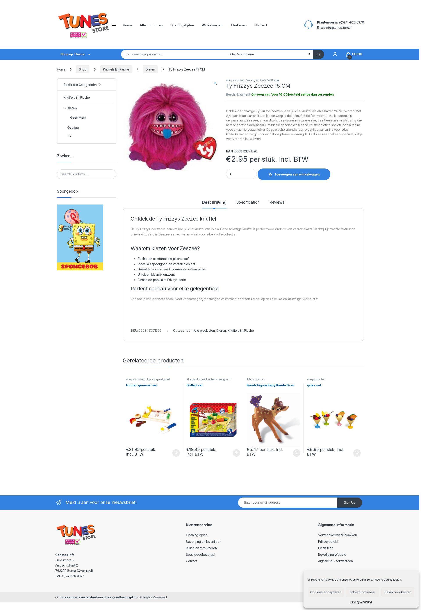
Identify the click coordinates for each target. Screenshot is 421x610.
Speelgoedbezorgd (200, 554)
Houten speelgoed (158, 379)
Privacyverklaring (361, 602)
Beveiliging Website (332, 554)
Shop (82, 69)
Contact (260, 25)
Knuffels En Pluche (116, 69)
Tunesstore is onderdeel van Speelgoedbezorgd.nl (97, 597)
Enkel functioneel (362, 592)
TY (69, 136)
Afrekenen (238, 25)
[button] (215, 83)
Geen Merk (78, 117)
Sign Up (349, 502)
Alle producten (151, 25)
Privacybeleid (328, 541)
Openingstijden (182, 25)
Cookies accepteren (325, 592)
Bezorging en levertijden (203, 541)
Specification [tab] (248, 202)
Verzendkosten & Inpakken (337, 535)
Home (127, 25)
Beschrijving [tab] (214, 202)
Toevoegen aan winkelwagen (297, 174)
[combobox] (174, 54)
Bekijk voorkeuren (397, 592)
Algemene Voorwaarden (335, 561)
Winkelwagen (212, 25)
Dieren (150, 69)
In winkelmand (171, 453)
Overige (73, 127)
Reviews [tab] (277, 202)
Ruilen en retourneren (201, 548)
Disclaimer (325, 548)
